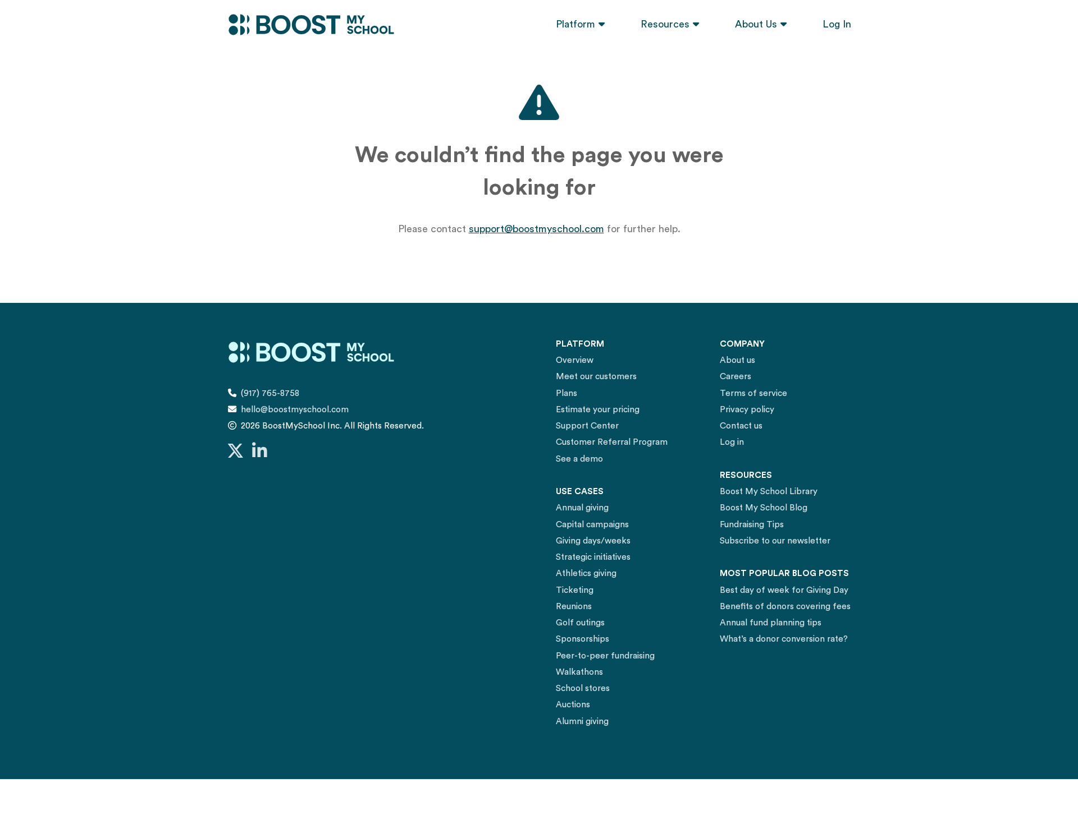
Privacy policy (747, 410)
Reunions (574, 606)
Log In (837, 24)
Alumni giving (582, 721)
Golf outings (580, 623)
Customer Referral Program (612, 442)
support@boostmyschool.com (536, 229)
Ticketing (574, 590)
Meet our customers (596, 376)
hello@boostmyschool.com (295, 410)
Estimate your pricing (598, 410)
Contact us (741, 426)
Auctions (573, 705)
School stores (583, 688)
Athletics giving (586, 573)
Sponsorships (582, 639)
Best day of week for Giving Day (784, 590)
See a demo (579, 459)
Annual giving (582, 508)
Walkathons (579, 672)
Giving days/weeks (593, 541)
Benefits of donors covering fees (785, 606)
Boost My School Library (768, 491)
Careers (735, 376)
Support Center (587, 426)
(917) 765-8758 (270, 393)
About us (737, 360)
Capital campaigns (592, 525)
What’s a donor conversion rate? (784, 639)
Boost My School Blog (763, 508)
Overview (574, 360)
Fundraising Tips (752, 525)
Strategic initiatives (593, 557)
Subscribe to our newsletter (775, 541)
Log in (732, 442)
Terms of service (753, 393)
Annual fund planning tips (770, 623)
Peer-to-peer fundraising (605, 656)
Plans (566, 393)
